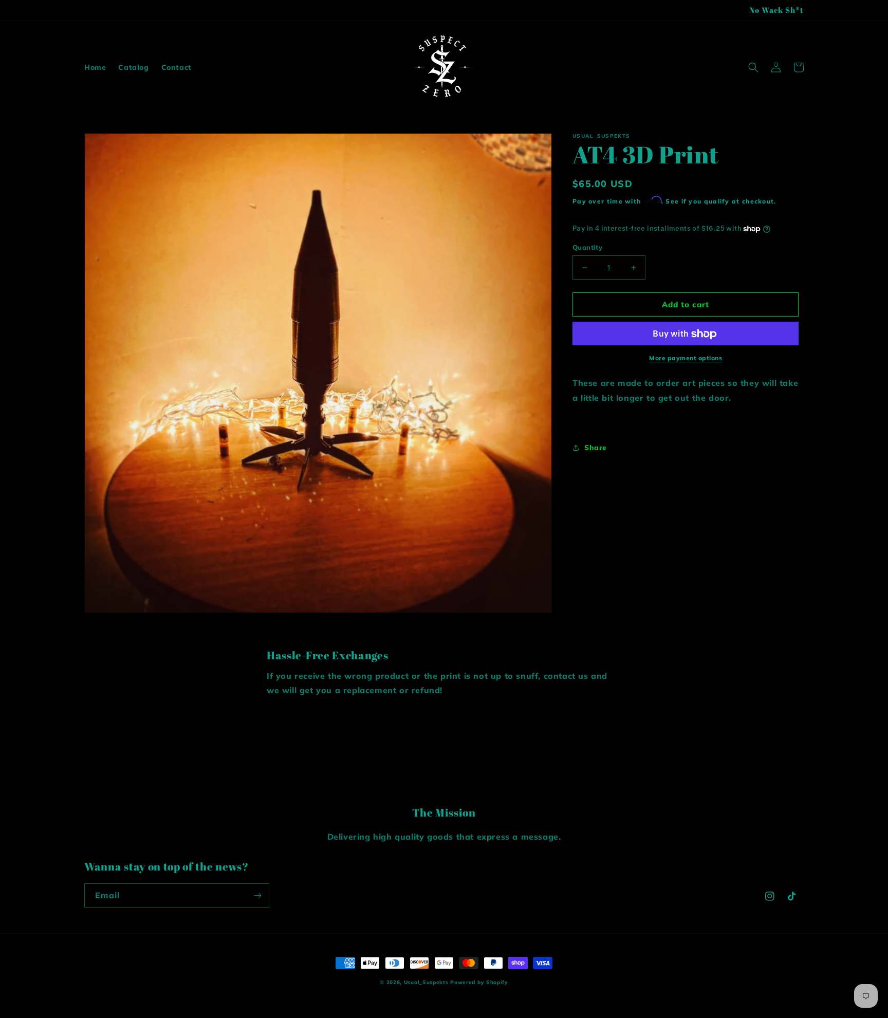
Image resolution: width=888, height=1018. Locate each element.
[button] (753, 67)
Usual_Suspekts (426, 982)
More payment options (685, 358)
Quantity (587, 247)
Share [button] (595, 447)
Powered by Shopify (479, 982)
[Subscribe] (257, 895)
